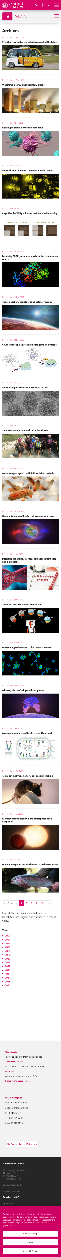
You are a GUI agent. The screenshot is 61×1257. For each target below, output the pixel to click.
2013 (7, 981)
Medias (21, 16)
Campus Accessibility (12, 1185)
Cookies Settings (30, 1233)
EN (45, 5)
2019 (7, 959)
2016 (7, 970)
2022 (7, 947)
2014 (7, 977)
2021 (7, 951)
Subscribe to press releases (18, 1081)
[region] (30, 1231)
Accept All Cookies (30, 1251)
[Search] (36, 5)
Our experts (11, 1052)
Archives (9, 1071)
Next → (45, 903)
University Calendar (12, 1191)
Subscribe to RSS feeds (23, 1144)
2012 (7, 985)
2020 (8, 955)
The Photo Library (14, 1061)
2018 (7, 962)
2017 (7, 966)
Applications (8, 1203)
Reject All (30, 1242)
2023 (7, 943)
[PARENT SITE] (7, 16)
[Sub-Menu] (56, 16)
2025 (7, 936)
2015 (7, 974)
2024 (8, 939)
